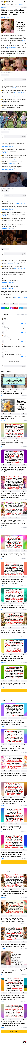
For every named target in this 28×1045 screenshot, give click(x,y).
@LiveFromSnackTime (17, 87)
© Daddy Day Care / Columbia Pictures (8, 72)
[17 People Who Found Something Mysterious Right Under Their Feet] (14, 381)
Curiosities (3, 395)
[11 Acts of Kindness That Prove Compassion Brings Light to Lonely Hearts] (14, 430)
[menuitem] (2, 4)
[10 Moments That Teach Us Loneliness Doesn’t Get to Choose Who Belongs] (14, 595)
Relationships (4, 527)
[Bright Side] (8, 2)
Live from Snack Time (11, 47)
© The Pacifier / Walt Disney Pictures (7, 188)
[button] (5, 304)
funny (11, 292)
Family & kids (4, 7)
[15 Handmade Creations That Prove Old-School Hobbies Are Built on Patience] (14, 934)
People (2, 446)
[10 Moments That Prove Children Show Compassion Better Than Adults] (14, 672)
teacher (16, 42)
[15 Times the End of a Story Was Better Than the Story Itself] (14, 406)
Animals (2, 1001)
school (12, 42)
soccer (17, 161)
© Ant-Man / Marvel (4, 246)
